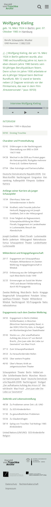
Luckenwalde (40, 236)
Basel (23, 378)
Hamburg (27, 31)
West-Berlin (26, 292)
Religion (6, 435)
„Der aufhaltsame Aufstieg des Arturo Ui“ (22, 385)
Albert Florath (26, 236)
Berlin (31, 28)
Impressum (10, 488)
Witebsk (7, 302)
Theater (28, 242)
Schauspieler (18, 40)
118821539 (24, 43)
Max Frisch (19, 388)
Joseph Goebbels (10, 236)
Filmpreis (30, 180)
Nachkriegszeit (23, 177)
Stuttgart (42, 382)
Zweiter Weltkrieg (11, 292)
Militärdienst (36, 298)
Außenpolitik (19, 180)
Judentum (14, 239)
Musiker (28, 40)
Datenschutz (11, 484)
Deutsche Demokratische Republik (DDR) (22, 174)
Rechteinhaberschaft (28, 484)
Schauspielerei (17, 242)
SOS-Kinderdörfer (36, 432)
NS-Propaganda (34, 302)
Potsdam (35, 295)
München (26, 126)
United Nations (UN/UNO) (15, 432)
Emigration (37, 177)
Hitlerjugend (26, 239)
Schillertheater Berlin (18, 375)
